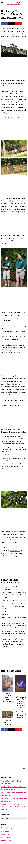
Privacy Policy (6, 834)
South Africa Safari (14, 118)
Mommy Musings (7, 828)
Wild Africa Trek (15, 550)
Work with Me (6, 840)
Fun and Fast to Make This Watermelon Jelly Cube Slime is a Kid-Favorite (14, 806)
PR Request (5, 831)
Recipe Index (5, 837)
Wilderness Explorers (8, 553)
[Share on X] (11, 23)
